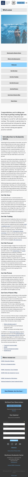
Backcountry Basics (15, 331)
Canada (23, 250)
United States (16, 250)
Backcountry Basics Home (14, 53)
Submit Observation (14, 405)
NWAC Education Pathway (7, 361)
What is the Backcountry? (10, 324)
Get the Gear (14, 70)
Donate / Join (21, 2)
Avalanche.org (7, 350)
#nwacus (14, 410)
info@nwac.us (14, 462)
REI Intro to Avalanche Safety (8, 364)
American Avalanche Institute (11, 348)
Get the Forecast (14, 83)
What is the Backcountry (14, 59)
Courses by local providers (10, 345)
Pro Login (14, 475)
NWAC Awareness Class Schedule (9, 369)
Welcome (14, 64)
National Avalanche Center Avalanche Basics (12, 381)
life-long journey (18, 239)
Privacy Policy (17, 450)
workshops (4, 233)
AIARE (5, 347)
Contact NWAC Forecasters (14, 465)
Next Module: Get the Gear (13, 391)
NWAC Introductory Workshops (9, 378)
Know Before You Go (14, 335)
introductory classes (18, 231)
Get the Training (14, 76)
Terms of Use (11, 450)
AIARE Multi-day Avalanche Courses (10, 372)
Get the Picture (14, 89)
